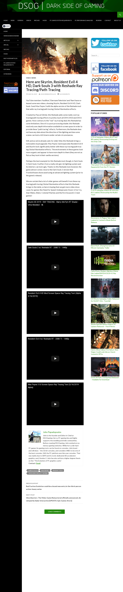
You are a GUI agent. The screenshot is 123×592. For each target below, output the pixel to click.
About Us (117, 20)
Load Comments (54, 512)
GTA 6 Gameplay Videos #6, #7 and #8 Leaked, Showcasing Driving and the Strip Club (104, 139)
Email (38, 463)
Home (6, 20)
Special (6, 45)
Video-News (31, 78)
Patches (37, 20)
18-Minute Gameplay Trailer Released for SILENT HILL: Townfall (105, 300)
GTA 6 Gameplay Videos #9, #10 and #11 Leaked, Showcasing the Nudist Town (104, 192)
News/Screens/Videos (11, 36)
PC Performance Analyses (84, 20)
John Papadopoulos (48, 94)
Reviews (98, 20)
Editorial (7, 69)
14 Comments (64, 94)
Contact (108, 20)
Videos (28, 20)
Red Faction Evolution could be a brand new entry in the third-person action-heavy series (53, 486)
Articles (7, 40)
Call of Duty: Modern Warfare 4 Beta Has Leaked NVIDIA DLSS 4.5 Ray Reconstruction (104, 273)
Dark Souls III (33, 470)
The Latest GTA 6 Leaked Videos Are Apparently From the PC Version (105, 166)
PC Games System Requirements (61, 20)
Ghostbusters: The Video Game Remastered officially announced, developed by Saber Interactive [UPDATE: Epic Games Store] (53, 498)
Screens (20, 20)
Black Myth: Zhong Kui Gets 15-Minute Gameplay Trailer (103, 247)
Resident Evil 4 (58, 470)
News (12, 20)
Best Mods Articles (10, 58)
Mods (45, 20)
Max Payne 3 (45, 470)
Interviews (7, 74)
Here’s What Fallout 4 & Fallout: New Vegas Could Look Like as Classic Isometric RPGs (104, 352)
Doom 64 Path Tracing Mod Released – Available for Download (105, 378)
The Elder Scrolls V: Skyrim (38, 473)
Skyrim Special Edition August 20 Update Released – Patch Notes (103, 325)
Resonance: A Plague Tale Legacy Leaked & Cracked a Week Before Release (103, 220)
